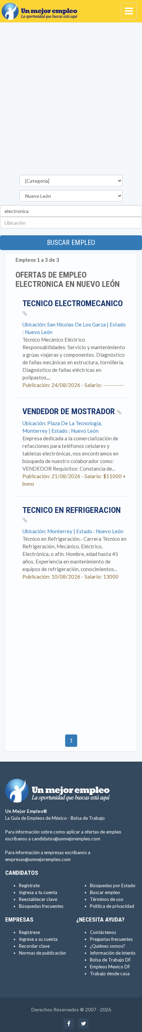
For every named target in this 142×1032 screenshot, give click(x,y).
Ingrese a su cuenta (38, 939)
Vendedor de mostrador (69, 411)
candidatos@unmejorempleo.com (66, 838)
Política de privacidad (112, 906)
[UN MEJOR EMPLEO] (41, 8)
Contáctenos (103, 932)
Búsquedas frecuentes (41, 906)
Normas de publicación (42, 953)
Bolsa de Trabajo (88, 818)
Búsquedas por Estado (112, 885)
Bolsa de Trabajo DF (110, 960)
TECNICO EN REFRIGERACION (71, 510)
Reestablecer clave (38, 899)
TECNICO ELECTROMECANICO (72, 303)
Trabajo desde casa (110, 973)
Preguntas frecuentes (111, 939)
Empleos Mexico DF (110, 966)
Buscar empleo (71, 242)
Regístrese (29, 932)
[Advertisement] (71, 100)
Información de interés (112, 953)
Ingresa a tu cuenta (38, 892)
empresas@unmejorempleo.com (38, 859)
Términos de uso (106, 899)
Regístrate (29, 885)
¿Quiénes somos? (107, 946)
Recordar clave (34, 946)
